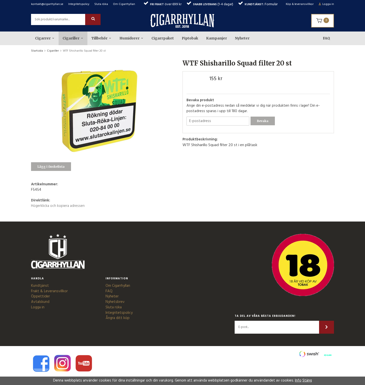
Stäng (307, 381)
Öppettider (40, 296)
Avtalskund (40, 302)
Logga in (328, 4)
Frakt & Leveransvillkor (49, 291)
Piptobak (190, 38)
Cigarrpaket (162, 38)
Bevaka (262, 121)
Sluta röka (101, 4)
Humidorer (129, 38)
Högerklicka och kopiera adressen (58, 206)
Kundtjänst (40, 286)
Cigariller (71, 38)
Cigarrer (43, 38)
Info (298, 381)
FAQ (326, 38)
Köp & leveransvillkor (300, 4)
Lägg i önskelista (51, 166)
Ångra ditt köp (118, 318)
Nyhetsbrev (115, 302)
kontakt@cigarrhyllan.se (47, 4)
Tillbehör (99, 38)
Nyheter (242, 38)
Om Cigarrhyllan (124, 4)
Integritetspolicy (78, 4)
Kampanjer (216, 38)
